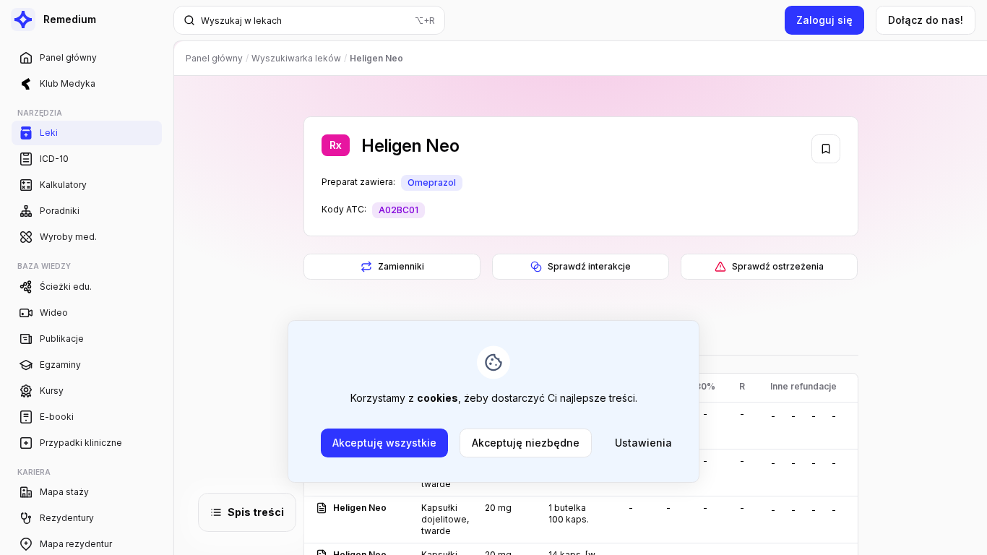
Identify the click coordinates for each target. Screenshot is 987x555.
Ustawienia (643, 442)
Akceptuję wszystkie (384, 442)
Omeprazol (432, 182)
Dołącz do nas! (925, 20)
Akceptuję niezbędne (525, 442)
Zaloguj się (824, 20)
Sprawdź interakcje (589, 266)
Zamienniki (400, 266)
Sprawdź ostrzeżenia (778, 266)
